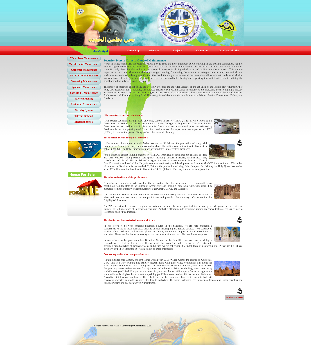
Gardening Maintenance (84, 81)
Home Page (133, 50)
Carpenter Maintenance (84, 69)
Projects (177, 50)
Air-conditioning (84, 98)
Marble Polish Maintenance (84, 64)
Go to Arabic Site (229, 50)
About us (154, 50)
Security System (84, 110)
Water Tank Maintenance (84, 58)
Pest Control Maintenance (84, 75)
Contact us (202, 50)
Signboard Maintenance (84, 87)
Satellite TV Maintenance (84, 93)
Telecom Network (84, 116)
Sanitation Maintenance (84, 104)
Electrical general (84, 121)
